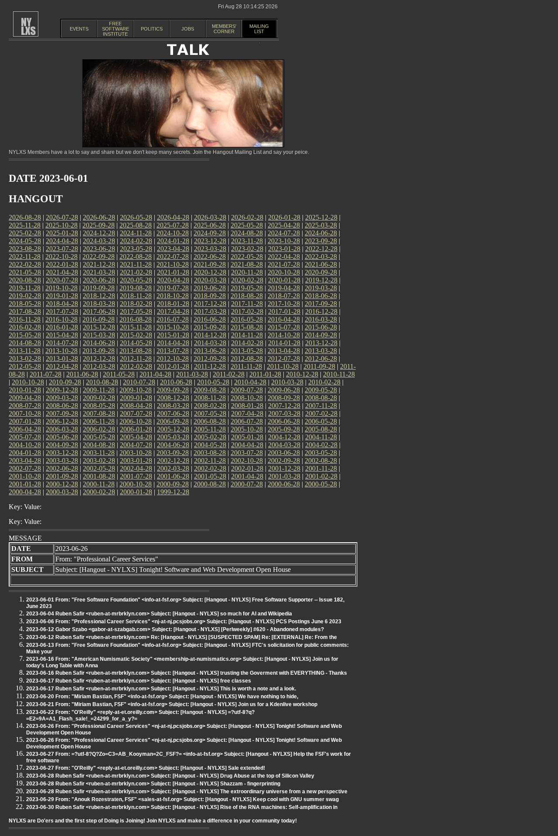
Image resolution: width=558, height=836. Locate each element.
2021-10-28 (173, 264)
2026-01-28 (284, 217)
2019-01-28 (62, 295)
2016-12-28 (321, 311)
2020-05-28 (136, 280)
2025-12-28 (321, 217)
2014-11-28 (247, 335)
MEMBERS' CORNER (224, 29)
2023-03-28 (210, 248)
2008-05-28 (99, 405)
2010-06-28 (176, 382)
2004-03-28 (284, 445)
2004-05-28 (210, 445)
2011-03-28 (192, 374)
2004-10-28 (25, 445)
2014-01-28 (284, 343)
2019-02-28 (25, 295)
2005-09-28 (284, 429)
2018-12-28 (99, 295)
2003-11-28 (99, 452)
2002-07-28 (25, 468)
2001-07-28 (136, 476)
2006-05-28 (321, 421)
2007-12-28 (284, 405)
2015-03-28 (99, 335)
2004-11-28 (321, 437)
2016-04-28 (284, 319)
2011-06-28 (82, 374)
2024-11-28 (136, 233)
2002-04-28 (136, 468)
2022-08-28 (135, 256)
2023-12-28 (210, 241)
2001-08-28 (99, 476)
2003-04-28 (25, 460)
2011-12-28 (210, 366)
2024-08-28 (247, 233)
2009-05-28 (321, 390)
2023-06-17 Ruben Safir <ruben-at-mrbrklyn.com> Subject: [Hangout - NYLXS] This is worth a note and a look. (161, 689)
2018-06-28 (321, 295)
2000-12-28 (62, 484)
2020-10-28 (284, 272)
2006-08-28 (210, 421)
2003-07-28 (247, 452)
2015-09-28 (210, 327)
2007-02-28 (321, 413)
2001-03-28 (284, 476)
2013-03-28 (321, 350)
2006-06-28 (284, 421)
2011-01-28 (265, 374)
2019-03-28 (321, 288)
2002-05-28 (99, 468)
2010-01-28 (25, 390)
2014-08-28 (25, 343)
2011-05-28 (119, 374)
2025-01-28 (62, 233)
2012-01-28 (173, 366)
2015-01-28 (173, 335)
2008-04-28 (136, 405)
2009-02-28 (99, 397)
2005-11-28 (210, 429)
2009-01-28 (136, 397)
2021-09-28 (210, 264)
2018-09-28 (210, 295)
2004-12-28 (284, 437)
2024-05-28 (25, 241)
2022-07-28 (173, 256)
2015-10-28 (173, 327)
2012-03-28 (99, 366)
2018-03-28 (99, 303)
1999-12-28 (173, 492)
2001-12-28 (284, 468)
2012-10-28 (173, 358)
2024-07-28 (284, 233)
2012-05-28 (25, 366)
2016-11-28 (25, 319)
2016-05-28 (247, 319)
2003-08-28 (210, 452)
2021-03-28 (99, 272)
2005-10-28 (247, 429)
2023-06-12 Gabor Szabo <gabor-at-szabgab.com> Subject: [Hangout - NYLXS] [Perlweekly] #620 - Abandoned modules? (175, 629)
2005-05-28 (99, 437)
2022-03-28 (321, 256)
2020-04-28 (173, 280)
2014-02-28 (247, 343)
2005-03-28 (173, 437)
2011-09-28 (319, 366)
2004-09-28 (62, 445)
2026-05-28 (136, 217)
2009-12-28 (62, 390)
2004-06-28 (173, 445)
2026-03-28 (210, 217)
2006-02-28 (99, 429)
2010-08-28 (102, 382)
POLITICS (152, 28)
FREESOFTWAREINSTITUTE (115, 29)
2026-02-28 (247, 217)
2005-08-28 (321, 429)
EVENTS (79, 28)
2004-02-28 (321, 445)
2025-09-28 (98, 225)
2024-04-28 (62, 241)
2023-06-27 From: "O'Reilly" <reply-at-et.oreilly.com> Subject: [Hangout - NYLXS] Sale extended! (145, 768)
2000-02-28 (99, 492)
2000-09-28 (173, 484)
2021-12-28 (99, 264)
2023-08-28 (25, 248)
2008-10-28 (247, 397)
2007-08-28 (99, 413)
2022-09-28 (98, 256)
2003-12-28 (62, 452)
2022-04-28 (284, 256)
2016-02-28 (25, 327)
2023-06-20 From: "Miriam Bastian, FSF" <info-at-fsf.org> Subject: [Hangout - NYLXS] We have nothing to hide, (162, 696)
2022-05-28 (247, 256)
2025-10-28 (61, 225)
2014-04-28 (173, 343)
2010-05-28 (213, 382)
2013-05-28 (247, 350)
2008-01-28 (247, 405)
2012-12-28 (99, 358)
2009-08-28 (210, 390)
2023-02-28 (247, 248)
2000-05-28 (321, 484)
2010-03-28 (287, 382)
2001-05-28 (210, 476)
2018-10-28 (173, 295)
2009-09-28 (173, 390)
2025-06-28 (210, 225)
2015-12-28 (99, 327)
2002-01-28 (247, 468)
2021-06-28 (321, 264)
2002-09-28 (284, 460)
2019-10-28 (61, 288)
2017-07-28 (62, 311)
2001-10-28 (25, 476)
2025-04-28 (284, 225)
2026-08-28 (25, 217)
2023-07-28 (62, 248)
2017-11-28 (247, 303)
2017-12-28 (210, 303)
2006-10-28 (135, 421)
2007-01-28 (25, 421)
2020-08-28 (25, 280)
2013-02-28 (25, 358)
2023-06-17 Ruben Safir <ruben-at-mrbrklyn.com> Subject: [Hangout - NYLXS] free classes (138, 681)
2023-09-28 (321, 241)
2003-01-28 (136, 460)
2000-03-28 (62, 492)
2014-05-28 (136, 343)
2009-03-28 (62, 397)
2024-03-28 (99, 241)
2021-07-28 (284, 264)
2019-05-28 (247, 288)
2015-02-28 (136, 335)
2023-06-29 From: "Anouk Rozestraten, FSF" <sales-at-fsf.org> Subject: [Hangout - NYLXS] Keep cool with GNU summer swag (182, 799)
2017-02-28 (247, 311)
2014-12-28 (210, 335)
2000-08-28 (210, 484)
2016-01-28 (62, 327)
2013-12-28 (321, 343)
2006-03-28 (62, 429)
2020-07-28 (62, 280)
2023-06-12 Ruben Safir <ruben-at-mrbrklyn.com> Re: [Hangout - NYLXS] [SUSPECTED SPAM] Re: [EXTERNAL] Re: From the (181, 637)
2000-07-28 (247, 484)
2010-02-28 (324, 382)
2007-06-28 (173, 413)
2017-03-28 (210, 311)
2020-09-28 (321, 272)
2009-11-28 (99, 390)
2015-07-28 (284, 327)
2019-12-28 (321, 280)
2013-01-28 (62, 358)
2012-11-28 (136, 358)
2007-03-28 (284, 413)
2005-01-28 (247, 437)
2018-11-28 (136, 295)
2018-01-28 (173, 303)
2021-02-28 (136, 272)
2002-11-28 (210, 460)
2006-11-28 (99, 421)
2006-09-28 (173, 421)
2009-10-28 (135, 390)
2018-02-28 (136, 303)
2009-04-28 (25, 397)
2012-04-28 (62, 366)
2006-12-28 (62, 421)
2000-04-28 (25, 492)
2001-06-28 (173, 476)
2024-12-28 (99, 233)
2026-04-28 (173, 217)
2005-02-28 (210, 437)
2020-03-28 (210, 280)
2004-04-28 (247, 445)
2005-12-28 (173, 429)
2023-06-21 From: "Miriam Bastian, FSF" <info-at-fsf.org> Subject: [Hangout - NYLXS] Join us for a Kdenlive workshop (171, 704)
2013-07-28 (173, 350)
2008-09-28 (284, 397)
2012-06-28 (321, 358)
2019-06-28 (210, 288)
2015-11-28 (136, 327)
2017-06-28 (99, 311)
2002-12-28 (173, 460)
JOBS (187, 28)
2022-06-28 (210, 256)
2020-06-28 (99, 280)
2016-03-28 (321, 319)
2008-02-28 (210, 405)
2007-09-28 (62, 413)
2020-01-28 (284, 280)
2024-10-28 (173, 233)
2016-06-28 (210, 319)
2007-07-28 (136, 413)
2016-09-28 (98, 319)
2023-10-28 (284, 241)
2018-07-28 (284, 295)
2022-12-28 (321, 248)
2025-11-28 (25, 225)
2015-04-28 (62, 335)
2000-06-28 (284, 484)
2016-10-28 (61, 319)
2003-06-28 (284, 452)
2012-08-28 (247, 358)
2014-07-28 (62, 343)
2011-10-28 (283, 366)
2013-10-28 (61, 350)
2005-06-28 (62, 437)
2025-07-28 (173, 225)
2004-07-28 (136, 445)
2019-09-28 (98, 288)
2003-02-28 (99, 460)
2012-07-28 (284, 358)
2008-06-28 (62, 405)
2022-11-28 (25, 256)
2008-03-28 (173, 405)
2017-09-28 (321, 303)
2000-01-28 (136, 492)
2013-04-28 (284, 350)
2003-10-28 (135, 452)
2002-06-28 (62, 468)
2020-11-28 (247, 272)
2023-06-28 (99, 248)
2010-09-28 (65, 382)
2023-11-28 (247, 241)
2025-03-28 (321, 225)
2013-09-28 (98, 350)
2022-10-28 (61, 256)
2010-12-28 (302, 374)
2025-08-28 (135, 225)
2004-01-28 (25, 452)
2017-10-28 (284, 303)
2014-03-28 (210, 343)
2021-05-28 (25, 272)
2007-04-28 (247, 413)
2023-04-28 (173, 248)
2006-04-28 (25, 429)
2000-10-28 (135, 484)
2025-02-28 (25, 233)
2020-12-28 (210, 272)
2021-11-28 (136, 264)
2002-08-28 (321, 460)
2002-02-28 (210, 468)
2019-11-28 (25, 288)
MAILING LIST (259, 29)
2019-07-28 (173, 288)
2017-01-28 (284, 311)
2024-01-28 (173, 241)
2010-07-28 (139, 382)
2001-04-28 (247, 476)
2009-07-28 (247, 390)
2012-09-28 (210, 358)
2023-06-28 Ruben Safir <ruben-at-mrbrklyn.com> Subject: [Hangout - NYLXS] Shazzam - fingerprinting (153, 784)
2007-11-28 (321, 405)
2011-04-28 (155, 374)
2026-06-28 (99, 217)
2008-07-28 (25, 405)
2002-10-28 (247, 460)
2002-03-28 (173, 468)
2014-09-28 (321, 335)
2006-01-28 (136, 429)
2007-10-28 (25, 413)
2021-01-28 (173, 272)
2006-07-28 (247, 421)
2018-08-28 (247, 295)
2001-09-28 (62, 476)
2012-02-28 (136, 366)
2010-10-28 (28, 382)
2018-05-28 (25, 303)
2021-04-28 (62, 272)
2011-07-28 (45, 374)
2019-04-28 (284, 288)
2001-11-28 (321, 468)
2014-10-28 (284, 335)
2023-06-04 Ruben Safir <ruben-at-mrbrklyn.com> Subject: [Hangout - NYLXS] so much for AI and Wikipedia (159, 614)
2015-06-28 (321, 327)
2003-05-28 (321, 452)
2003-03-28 (62, 460)
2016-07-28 (173, 319)
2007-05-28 (210, 413)
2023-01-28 (284, 248)
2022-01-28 (62, 264)
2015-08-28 (247, 327)
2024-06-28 (321, 233)
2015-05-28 (25, 335)
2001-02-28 (321, 476)
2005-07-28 (25, 437)
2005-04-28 (136, 437)
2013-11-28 (25, 350)
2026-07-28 (62, 217)
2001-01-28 (25, 484)
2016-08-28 (135, 319)
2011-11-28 (246, 366)
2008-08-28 (321, 397)
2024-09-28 (210, 233)
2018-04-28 (62, 303)
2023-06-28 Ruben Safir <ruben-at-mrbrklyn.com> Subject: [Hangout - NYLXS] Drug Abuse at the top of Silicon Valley (170, 776)
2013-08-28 (135, 350)
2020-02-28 (247, 280)
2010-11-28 (339, 374)
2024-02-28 (136, 241)
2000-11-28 (99, 484)
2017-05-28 (136, 311)
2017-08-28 (25, 311)
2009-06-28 (284, 390)
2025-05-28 (247, 225)
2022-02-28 (25, 264)
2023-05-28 (136, 248)
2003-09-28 (173, 452)
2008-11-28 (210, 397)
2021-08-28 (247, 264)
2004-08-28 (99, 445)
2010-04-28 (250, 382)
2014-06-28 (99, 343)
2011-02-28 (229, 374)
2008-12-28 (173, 397)
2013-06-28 (210, 350)
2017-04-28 (173, 311)
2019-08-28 (135, 288)
